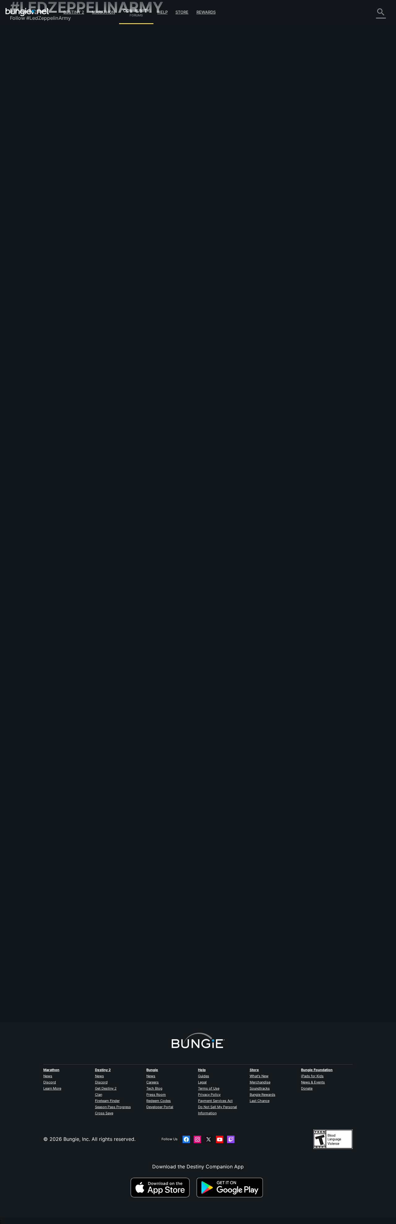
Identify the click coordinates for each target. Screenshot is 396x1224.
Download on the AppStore (163, 1187)
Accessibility (29, 102)
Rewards (206, 12)
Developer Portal (159, 1107)
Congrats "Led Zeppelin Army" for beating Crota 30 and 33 (176, 886)
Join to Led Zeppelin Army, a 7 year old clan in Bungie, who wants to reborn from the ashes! (214, 130)
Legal (202, 1082)
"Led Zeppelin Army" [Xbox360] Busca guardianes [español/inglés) (184, 221)
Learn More (52, 1088)
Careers (152, 1082)
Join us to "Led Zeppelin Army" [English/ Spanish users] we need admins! (192, 971)
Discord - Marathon (37, 176)
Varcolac (116, 143)
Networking (27, 83)
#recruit (338, 307)
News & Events (313, 1082)
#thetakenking (353, 546)
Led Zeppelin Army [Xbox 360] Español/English (161, 376)
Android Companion (37, 120)
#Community (228, 801)
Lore (19, 59)
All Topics (25, 34)
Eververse (25, 90)
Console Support (34, 133)
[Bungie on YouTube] (219, 1139)
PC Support (28, 127)
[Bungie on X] (208, 1139)
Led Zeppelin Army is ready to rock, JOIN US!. (160, 306)
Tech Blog (154, 1088)
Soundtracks (260, 1088)
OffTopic (24, 164)
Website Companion (37, 108)
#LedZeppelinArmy (160, 137)
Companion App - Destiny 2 (47, 145)
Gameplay (26, 65)
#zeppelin (340, 716)
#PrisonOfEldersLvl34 (332, 631)
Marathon (103, 12)
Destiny (27, 12)
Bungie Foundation (317, 1070)
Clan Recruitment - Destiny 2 (48, 151)
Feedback (25, 46)
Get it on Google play (231, 1187)
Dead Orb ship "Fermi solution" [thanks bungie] (161, 461)
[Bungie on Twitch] (231, 1139)
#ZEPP (137, 137)
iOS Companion (32, 114)
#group (266, 716)
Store (181, 12)
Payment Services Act (215, 1101)
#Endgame (246, 631)
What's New (259, 1076)
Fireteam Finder (107, 1101)
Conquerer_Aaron (208, 653)
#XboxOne (317, 971)
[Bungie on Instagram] (197, 1139)
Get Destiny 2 (106, 1088)
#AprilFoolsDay (309, 801)
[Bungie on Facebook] (186, 1139)
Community (136, 9)
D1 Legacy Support (36, 139)
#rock (124, 137)
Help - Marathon (33, 170)
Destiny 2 (73, 12)
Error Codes (28, 77)
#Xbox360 (298, 971)
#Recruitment (286, 222)
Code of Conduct (31, 184)
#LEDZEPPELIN (367, 222)
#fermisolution (325, 461)
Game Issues (29, 96)
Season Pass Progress (113, 1107)
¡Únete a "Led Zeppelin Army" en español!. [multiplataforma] (176, 716)
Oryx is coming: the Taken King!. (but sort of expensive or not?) (181, 546)
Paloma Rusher (205, 908)
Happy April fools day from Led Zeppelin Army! (161, 801)
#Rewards (240, 461)
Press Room (156, 1094)
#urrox (307, 631)
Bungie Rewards (262, 1094)
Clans (112, 137)
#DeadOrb (303, 461)
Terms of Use (208, 1088)
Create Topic (123, 81)
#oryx (303, 546)
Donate (306, 1088)
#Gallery (276, 886)
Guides (203, 1076)
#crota (337, 886)
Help (162, 12)
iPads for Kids (312, 1076)
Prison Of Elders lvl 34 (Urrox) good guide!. (157, 631)
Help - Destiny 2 (33, 71)
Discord (49, 1082)
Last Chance (259, 1101)
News (47, 1076)
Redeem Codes (158, 1101)
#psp (363, 971)
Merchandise (260, 1082)
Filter (146, 81)
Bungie (152, 1070)
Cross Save (104, 1113)
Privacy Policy (209, 1094)
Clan (98, 1094)
